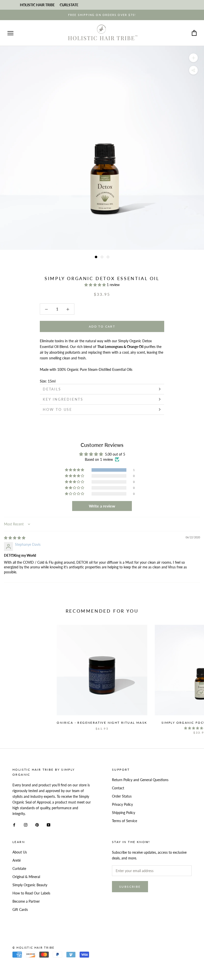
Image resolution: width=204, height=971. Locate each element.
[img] (14, 538)
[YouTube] (48, 824)
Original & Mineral (26, 877)
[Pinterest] (37, 824)
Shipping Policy (123, 812)
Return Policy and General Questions (140, 780)
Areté (16, 860)
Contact (118, 788)
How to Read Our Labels (31, 893)
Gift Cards (20, 909)
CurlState (69, 5)
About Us (19, 852)
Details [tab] (52, 389)
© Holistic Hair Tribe (33, 947)
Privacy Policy (122, 804)
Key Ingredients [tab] (64, 399)
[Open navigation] (10, 33)
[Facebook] (14, 824)
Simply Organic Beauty (29, 885)
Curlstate (19, 868)
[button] (95, 285)
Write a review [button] (102, 506)
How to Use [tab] (58, 409)
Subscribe (130, 886)
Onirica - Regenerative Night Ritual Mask (102, 722)
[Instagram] (25, 824)
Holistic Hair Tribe (37, 5)
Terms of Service (124, 821)
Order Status (122, 796)
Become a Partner (26, 901)
